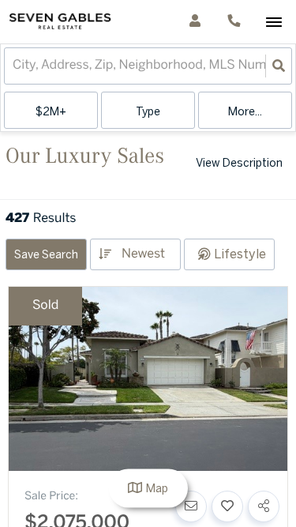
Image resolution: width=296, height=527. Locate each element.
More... (245, 112)
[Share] (263, 506)
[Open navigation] (273, 22)
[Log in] (194, 21)
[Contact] (191, 506)
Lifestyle (240, 255)
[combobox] (14, 66)
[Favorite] (227, 506)
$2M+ (51, 112)
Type (148, 112)
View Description (239, 164)
